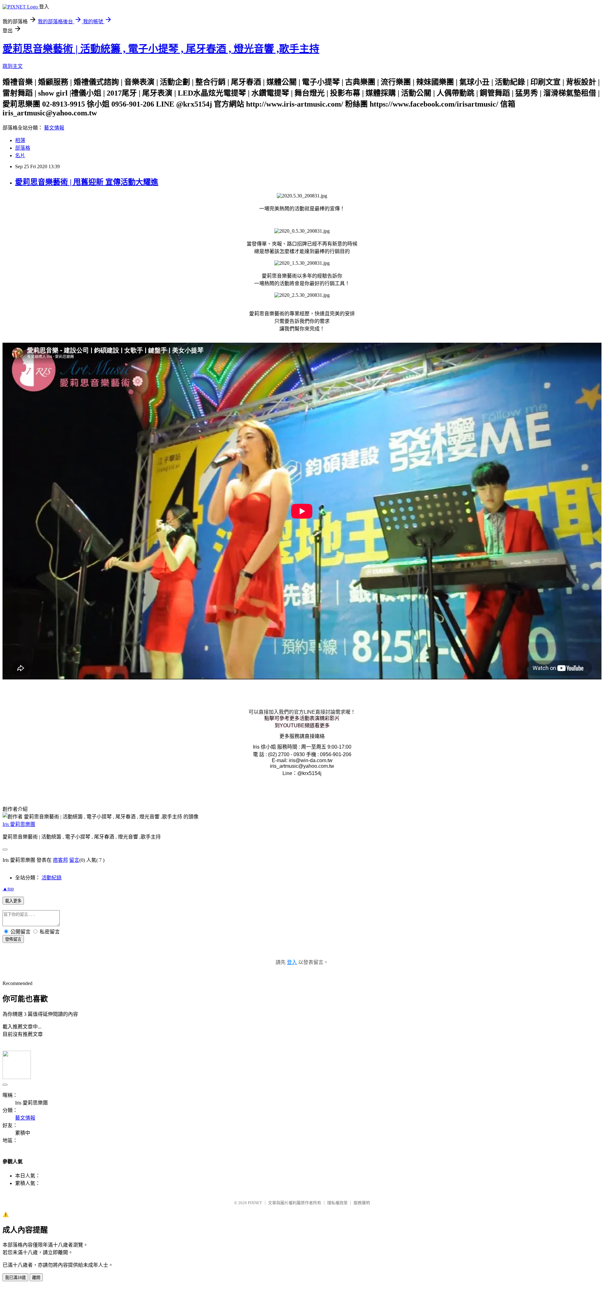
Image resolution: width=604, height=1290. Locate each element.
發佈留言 (13, 939)
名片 (20, 155)
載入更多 (13, 901)
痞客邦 (60, 860)
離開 (36, 1277)
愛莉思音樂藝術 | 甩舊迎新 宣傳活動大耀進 (86, 182)
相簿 (20, 140)
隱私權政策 (337, 1202)
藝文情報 (54, 127)
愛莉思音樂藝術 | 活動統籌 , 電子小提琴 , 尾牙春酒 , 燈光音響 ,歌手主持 (161, 48)
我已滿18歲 (15, 1277)
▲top (8, 888)
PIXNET (255, 1202)
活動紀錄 (52, 877)
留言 (74, 860)
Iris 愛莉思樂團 (19, 824)
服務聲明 (362, 1202)
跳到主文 (13, 66)
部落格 (22, 148)
